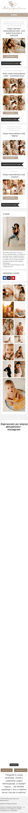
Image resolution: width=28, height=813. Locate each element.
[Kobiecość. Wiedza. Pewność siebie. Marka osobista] (14, 540)
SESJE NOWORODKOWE (14, 25)
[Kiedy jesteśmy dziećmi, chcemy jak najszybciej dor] (14, 688)
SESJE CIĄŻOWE (19, 24)
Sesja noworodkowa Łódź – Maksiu (14, 134)
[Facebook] (5, 278)
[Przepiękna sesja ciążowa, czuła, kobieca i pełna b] (14, 672)
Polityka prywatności (11, 803)
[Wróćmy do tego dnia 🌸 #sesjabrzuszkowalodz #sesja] (14, 622)
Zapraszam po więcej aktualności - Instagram (14, 426)
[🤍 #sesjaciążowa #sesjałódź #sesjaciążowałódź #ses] (14, 573)
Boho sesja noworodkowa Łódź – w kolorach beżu (14, 74)
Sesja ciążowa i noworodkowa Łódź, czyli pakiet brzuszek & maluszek (14, 31)
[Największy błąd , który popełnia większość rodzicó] (14, 639)
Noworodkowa (8, 24)
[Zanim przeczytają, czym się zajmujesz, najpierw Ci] (14, 523)
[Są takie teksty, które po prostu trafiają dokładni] (14, 507)
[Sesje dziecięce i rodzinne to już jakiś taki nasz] (14, 721)
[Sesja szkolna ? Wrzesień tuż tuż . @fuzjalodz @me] (14, 474)
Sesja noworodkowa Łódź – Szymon (14, 175)
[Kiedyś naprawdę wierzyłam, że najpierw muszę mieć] (14, 754)
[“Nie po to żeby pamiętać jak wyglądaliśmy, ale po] (14, 589)
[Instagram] (9, 278)
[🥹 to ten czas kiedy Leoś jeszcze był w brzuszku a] (14, 490)
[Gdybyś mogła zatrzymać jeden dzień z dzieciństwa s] (14, 738)
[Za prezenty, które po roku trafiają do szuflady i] (14, 655)
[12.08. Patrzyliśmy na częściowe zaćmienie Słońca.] (14, 606)
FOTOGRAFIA (14, 22)
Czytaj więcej (10, 56)
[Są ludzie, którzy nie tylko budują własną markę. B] (14, 705)
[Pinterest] (13, 278)
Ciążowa (6, 22)
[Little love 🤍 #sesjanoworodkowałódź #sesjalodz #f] (14, 458)
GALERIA (21, 22)
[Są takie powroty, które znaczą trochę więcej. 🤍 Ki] (14, 556)
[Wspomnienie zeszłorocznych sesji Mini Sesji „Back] (14, 441)
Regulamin (2, 803)
